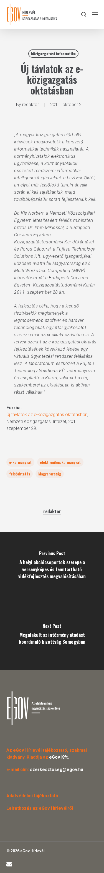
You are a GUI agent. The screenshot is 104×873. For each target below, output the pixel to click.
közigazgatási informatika (53, 53)
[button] (95, 14)
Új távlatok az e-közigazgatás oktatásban (46, 414)
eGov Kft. (59, 757)
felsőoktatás (19, 474)
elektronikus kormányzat (60, 462)
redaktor (30, 104)
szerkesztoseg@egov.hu (56, 769)
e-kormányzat (20, 462)
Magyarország (49, 474)
